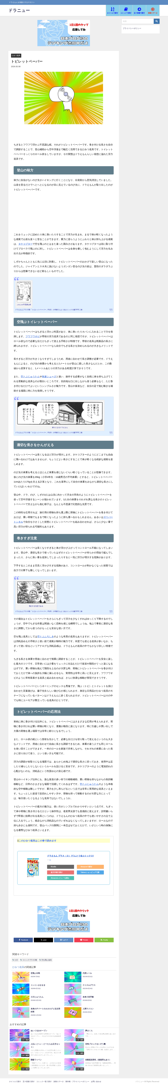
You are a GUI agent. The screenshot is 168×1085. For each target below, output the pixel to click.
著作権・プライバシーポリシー (77, 1081)
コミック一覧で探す (44, 1081)
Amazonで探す (86, 867)
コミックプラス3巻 (29, 960)
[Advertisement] (64, 213)
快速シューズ (49, 376)
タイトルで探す (15, 1081)
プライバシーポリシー (132, 28)
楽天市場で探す (57, 872)
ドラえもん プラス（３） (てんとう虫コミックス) (70, 856)
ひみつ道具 (16, 55)
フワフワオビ (32, 336)
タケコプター (25, 244)
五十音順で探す (29, 1081)
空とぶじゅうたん (30, 376)
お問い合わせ (96, 1081)
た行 (16, 960)
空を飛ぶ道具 (46, 960)
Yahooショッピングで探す (90, 872)
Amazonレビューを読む (60, 878)
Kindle (53, 867)
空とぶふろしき (45, 636)
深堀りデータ (58, 1081)
